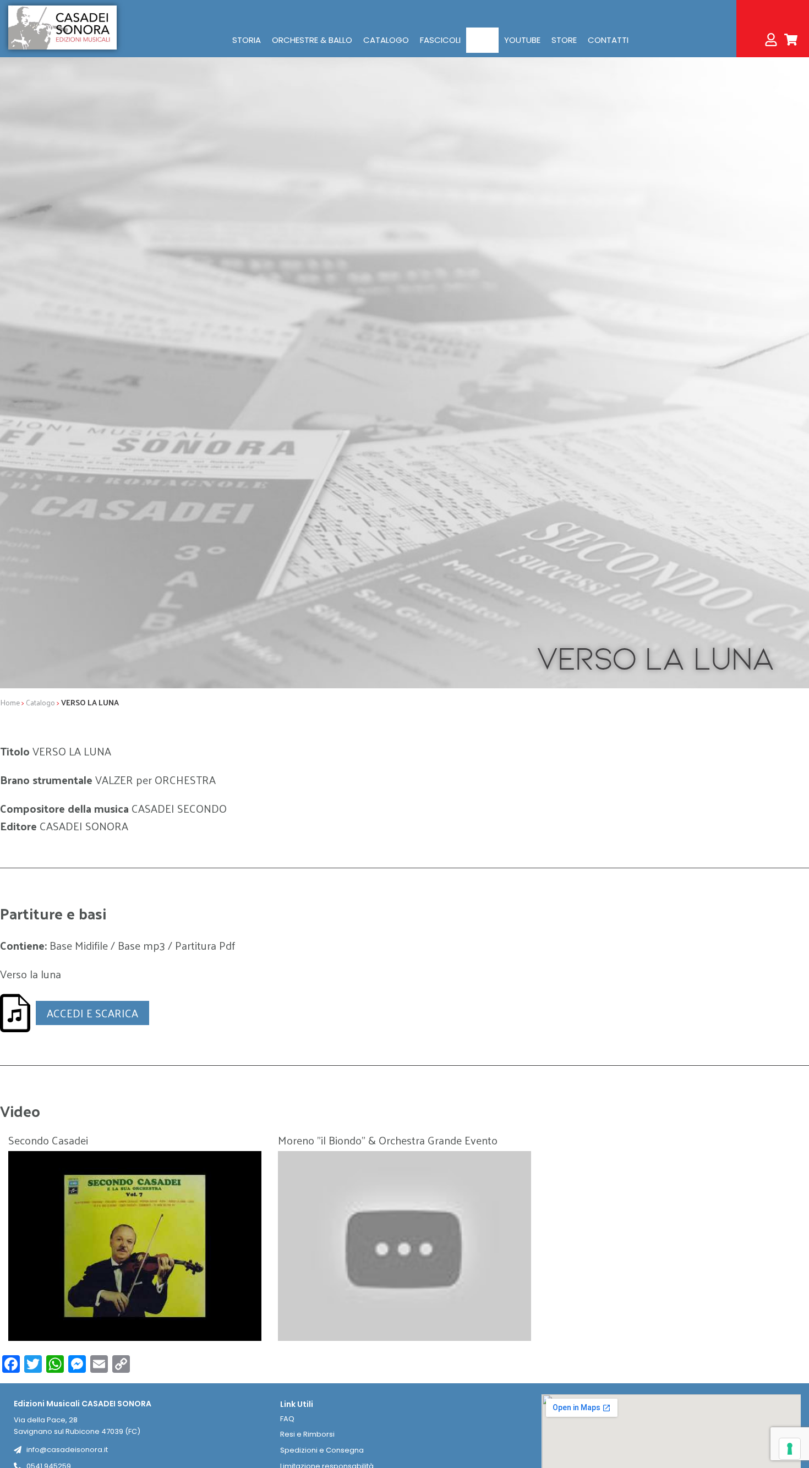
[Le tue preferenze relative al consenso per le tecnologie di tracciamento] (789, 1448)
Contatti (608, 40)
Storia (246, 40)
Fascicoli (440, 40)
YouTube (522, 40)
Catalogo (386, 40)
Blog (482, 40)
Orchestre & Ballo (312, 40)
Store (564, 40)
